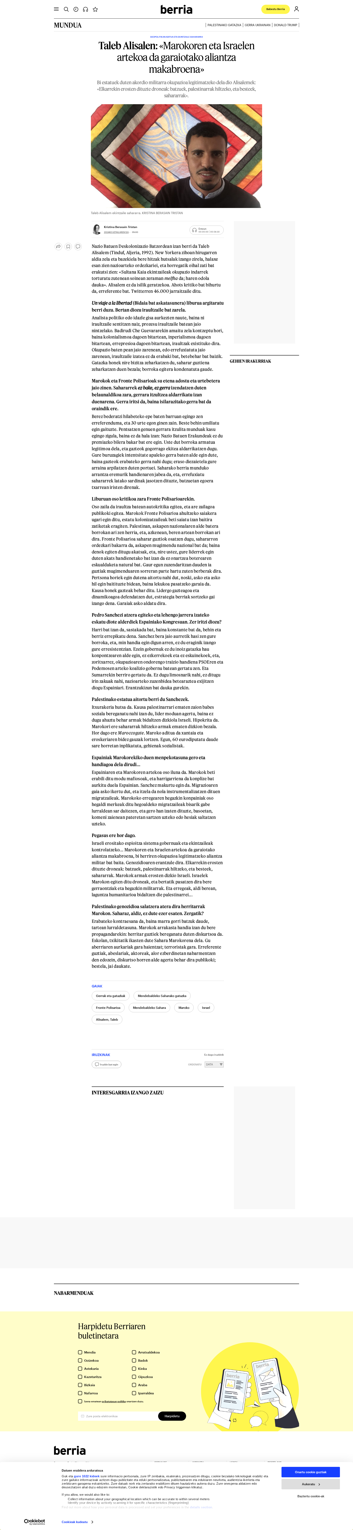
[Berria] (70, 1453)
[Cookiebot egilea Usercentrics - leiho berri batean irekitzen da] (35, 1522)
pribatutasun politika (114, 1401)
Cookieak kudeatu (75, 1522)
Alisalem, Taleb (107, 1019)
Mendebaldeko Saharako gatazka (162, 996)
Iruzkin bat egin (109, 1064)
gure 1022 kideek (86, 1476)
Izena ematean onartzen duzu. (114, 1401)
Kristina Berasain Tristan (120, 227)
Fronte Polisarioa (108, 1007)
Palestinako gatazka (224, 25)
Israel (206, 1007)
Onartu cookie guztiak (310, 1472)
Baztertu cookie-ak (310, 1496)
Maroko (184, 1007)
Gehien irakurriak (250, 361)
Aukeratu (308, 1484)
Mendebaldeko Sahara (149, 1007)
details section (201, 1507)
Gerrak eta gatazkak (110, 996)
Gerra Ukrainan (257, 25)
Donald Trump (285, 25)
